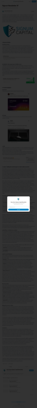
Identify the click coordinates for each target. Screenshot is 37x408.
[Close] (28, 197)
